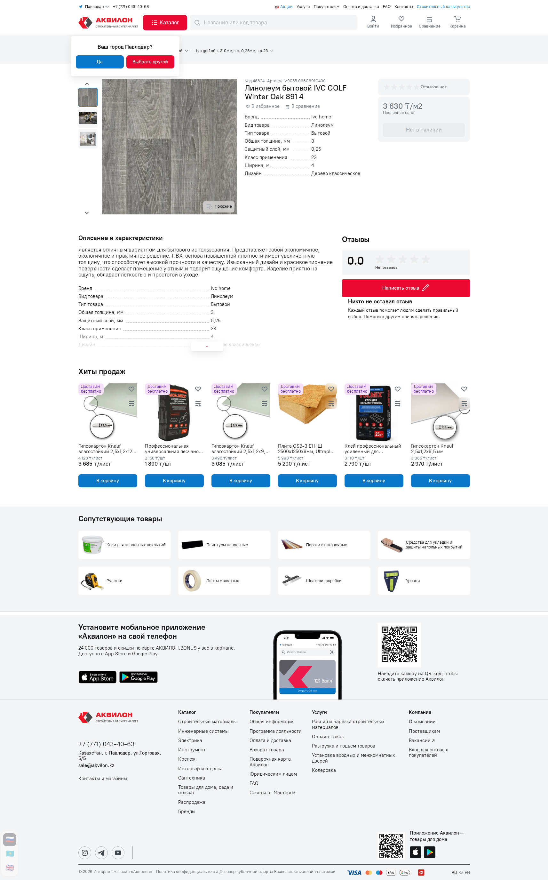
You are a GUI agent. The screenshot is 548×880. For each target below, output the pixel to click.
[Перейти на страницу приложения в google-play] (138, 678)
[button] (165, 22)
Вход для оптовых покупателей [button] (428, 752)
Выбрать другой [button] (150, 62)
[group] (402, 87)
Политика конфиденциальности (187, 871)
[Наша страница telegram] (101, 852)
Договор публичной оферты (246, 871)
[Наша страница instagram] (84, 852)
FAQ (387, 6)
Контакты (403, 6)
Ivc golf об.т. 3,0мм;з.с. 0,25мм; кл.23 (232, 51)
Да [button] (100, 62)
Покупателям (326, 6)
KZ (461, 872)
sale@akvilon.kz (96, 765)
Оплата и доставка (361, 6)
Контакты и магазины (102, 778)
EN (467, 872)
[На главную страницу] (109, 717)
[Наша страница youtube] (118, 852)
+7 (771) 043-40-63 (131, 6)
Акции (286, 6)
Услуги (303, 6)
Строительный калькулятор (443, 6)
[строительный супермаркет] (109, 22)
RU (454, 872)
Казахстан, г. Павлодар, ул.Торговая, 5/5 (119, 755)
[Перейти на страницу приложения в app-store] (97, 678)
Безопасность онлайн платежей (305, 871)
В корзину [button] (107, 481)
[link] (401, 22)
